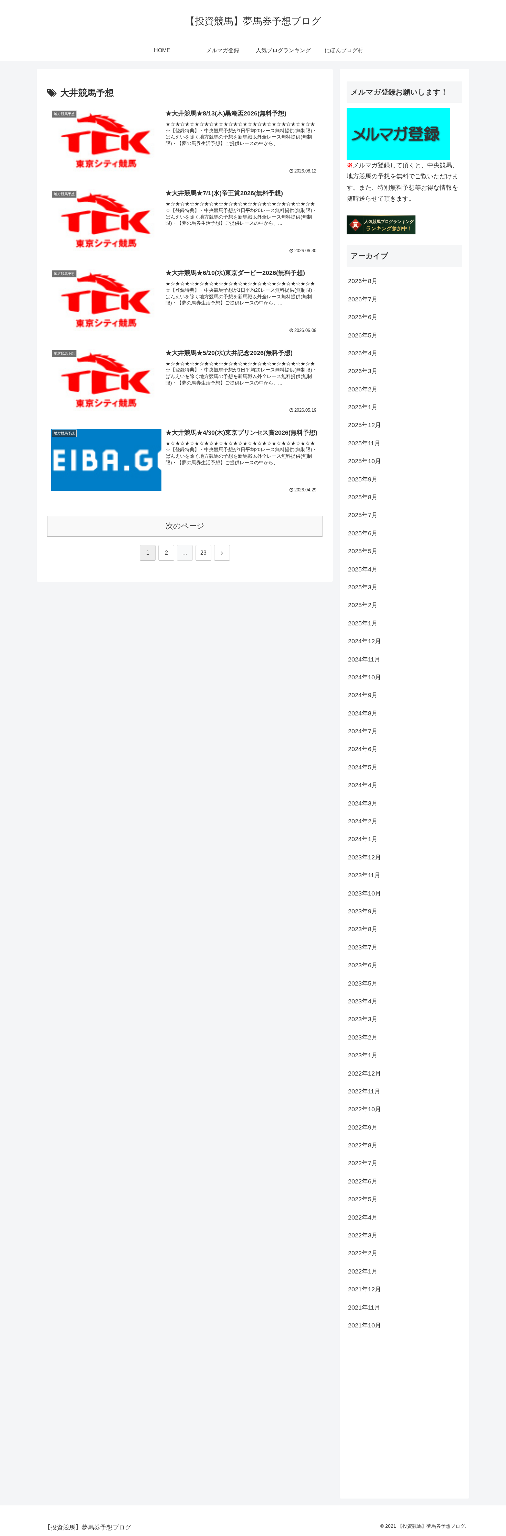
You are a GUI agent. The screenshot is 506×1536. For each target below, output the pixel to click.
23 (203, 553)
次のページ (185, 526)
